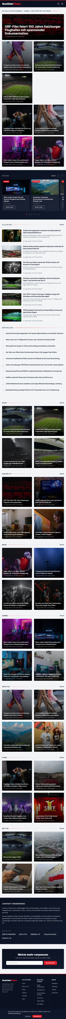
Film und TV (25, 986)
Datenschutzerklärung (14, 1013)
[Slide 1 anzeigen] (26, 214)
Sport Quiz (40, 998)
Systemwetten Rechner (41, 993)
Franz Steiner (21, 36)
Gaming (24, 992)
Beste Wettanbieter (40, 986)
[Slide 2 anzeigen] (29, 214)
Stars (23, 999)
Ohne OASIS (40, 1001)
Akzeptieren (37, 1016)
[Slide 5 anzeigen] (37, 214)
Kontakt (54, 989)
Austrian (12, 3)
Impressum (55, 992)
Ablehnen (28, 1016)
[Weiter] (62, 175)
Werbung (54, 986)
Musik (23, 989)
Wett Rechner (41, 990)
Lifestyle (24, 996)
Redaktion (55, 983)
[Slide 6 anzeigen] (39, 214)
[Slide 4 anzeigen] (34, 214)
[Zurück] (58, 175)
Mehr (53, 176)
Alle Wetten (40, 1004)
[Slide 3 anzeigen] (31, 214)
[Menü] (62, 4)
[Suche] (58, 4)
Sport (23, 983)
